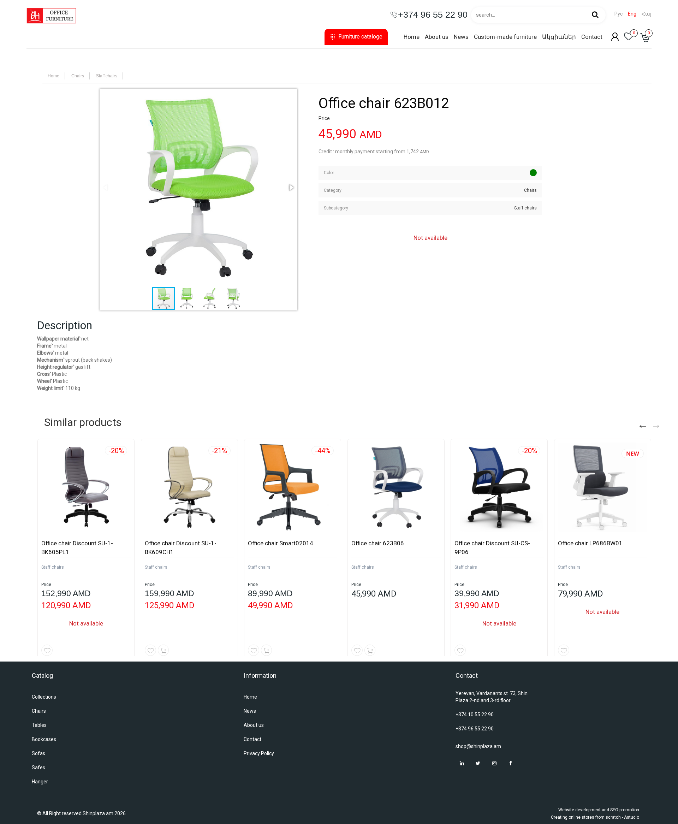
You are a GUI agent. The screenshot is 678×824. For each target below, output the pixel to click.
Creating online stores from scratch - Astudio (595, 817)
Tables (39, 725)
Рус (618, 14)
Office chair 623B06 (377, 543)
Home (412, 36)
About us (436, 36)
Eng (632, 14)
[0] (628, 38)
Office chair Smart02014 (280, 543)
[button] (198, 187)
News (461, 36)
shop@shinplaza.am (478, 746)
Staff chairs (106, 75)
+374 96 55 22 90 (475, 728)
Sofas (38, 753)
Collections (44, 697)
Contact (591, 36)
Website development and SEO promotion (598, 809)
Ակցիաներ (559, 36)
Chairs (77, 75)
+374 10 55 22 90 (475, 714)
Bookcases (44, 739)
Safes (38, 767)
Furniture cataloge (360, 36)
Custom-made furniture (505, 36)
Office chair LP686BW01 (590, 543)
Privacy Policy (259, 753)
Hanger (40, 781)
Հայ (647, 14)
